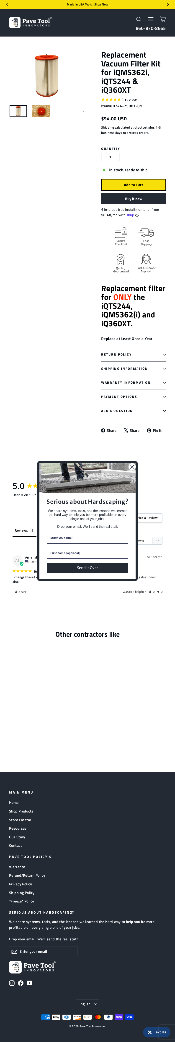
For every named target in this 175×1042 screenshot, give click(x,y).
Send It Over (87, 567)
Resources (17, 828)
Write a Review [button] (146, 518)
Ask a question (117, 411)
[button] (156, 1032)
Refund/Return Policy (27, 875)
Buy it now (133, 198)
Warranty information (126, 382)
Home (14, 802)
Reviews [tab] (21, 530)
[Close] (132, 466)
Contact (15, 845)
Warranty (17, 867)
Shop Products (21, 811)
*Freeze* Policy (21, 901)
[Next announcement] (168, 4)
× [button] (149, 1031)
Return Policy (116, 354)
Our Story (17, 837)
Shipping (107, 127)
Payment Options (119, 396)
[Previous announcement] (7, 4)
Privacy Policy (20, 884)
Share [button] (22, 592)
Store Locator (20, 820)
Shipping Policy (21, 892)
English (84, 1004)
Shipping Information (124, 368)
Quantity (110, 148)
